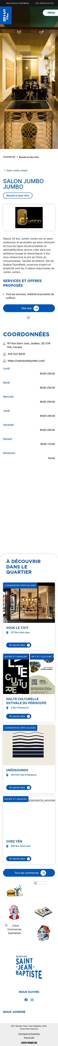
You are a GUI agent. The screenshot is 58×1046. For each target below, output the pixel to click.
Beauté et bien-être (29, 157)
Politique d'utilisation (29, 1034)
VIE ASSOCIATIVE (44, 3)
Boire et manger (16, 656)
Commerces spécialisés (20, 585)
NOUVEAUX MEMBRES (17, 3)
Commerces (9, 156)
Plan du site (29, 1037)
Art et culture (41, 656)
